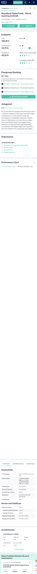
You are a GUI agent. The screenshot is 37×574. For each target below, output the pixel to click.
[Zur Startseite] (4, 2)
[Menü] (34, 2)
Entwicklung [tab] (18, 464)
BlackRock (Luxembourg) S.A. (14, 108)
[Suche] (29, 2)
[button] (14, 145)
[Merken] (34, 8)
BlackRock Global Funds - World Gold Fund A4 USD (20, 84)
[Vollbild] (34, 163)
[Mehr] (26, 8)
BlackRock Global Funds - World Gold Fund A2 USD (20, 92)
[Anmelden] (25, 2)
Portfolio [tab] (30, 464)
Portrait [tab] (6, 464)
